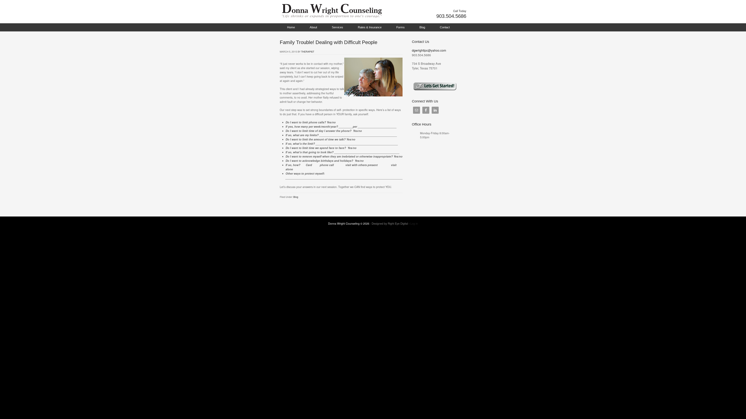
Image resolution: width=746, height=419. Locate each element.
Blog (422, 27)
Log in (414, 223)
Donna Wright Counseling (318, 9)
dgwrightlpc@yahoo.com (429, 50)
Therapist (307, 51)
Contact (445, 27)
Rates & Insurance (370, 27)
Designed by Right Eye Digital (390, 223)
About (313, 27)
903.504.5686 (451, 16)
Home (291, 27)
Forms (400, 27)
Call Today (459, 11)
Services (337, 27)
